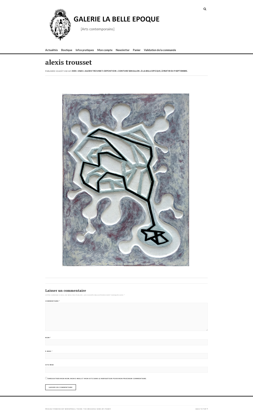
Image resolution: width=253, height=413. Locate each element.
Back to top (201, 409)
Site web (49, 365)
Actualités (51, 50)
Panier (137, 50)
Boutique (66, 50)
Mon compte (104, 50)
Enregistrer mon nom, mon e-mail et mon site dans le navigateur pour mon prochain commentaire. (97, 378)
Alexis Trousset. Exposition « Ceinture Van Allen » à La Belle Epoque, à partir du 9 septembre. (136, 71)
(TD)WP (108, 409)
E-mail (49, 351)
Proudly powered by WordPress (60, 409)
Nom (48, 337)
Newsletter (123, 50)
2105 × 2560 (77, 71)
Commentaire (52, 301)
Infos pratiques (85, 50)
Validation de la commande (160, 50)
